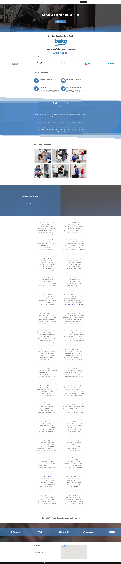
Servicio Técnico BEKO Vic (73, 486)
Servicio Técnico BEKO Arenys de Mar (47, 230)
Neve (34, 562)
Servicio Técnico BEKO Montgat (47, 476)
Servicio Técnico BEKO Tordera (74, 459)
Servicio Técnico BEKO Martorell (47, 444)
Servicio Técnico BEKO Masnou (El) (47, 452)
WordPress (44, 562)
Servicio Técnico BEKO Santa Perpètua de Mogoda (74, 423)
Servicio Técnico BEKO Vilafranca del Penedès (73, 493)
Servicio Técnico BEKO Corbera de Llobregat (47, 361)
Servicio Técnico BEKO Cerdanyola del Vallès (47, 351)
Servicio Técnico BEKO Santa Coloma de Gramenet (74, 397)
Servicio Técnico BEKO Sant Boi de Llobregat (74, 304)
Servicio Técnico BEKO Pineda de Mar (74, 239)
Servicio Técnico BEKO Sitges (74, 433)
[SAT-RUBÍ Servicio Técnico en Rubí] (38, 2)
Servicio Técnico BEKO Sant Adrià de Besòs (74, 292)
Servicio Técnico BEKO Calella (47, 287)
